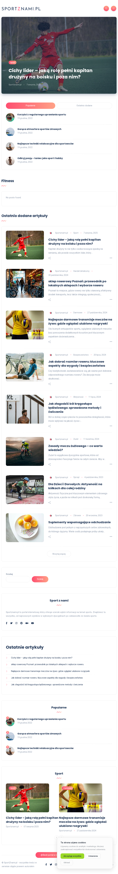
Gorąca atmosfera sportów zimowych (39, 129)
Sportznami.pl (15, 84)
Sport (12, 62)
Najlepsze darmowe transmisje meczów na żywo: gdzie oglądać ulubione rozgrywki (80, 321)
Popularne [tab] (30, 105)
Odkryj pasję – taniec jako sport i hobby (40, 158)
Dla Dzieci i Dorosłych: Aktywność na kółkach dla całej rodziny (75, 486)
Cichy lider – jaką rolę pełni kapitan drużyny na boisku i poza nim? (51, 73)
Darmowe (77, 312)
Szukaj (9, 574)
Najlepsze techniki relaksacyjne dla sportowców (45, 143)
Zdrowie (77, 515)
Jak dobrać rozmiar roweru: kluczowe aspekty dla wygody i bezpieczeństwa (76, 364)
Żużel (75, 439)
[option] (32, 805)
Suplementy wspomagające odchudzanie (79, 522)
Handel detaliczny (81, 271)
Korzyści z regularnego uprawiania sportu (41, 114)
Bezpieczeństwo (81, 355)
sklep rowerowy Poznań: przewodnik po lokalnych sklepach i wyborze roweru (77, 283)
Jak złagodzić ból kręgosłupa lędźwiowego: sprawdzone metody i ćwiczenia (74, 408)
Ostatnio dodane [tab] (84, 105)
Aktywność (78, 397)
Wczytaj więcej (59, 554)
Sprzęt (76, 477)
